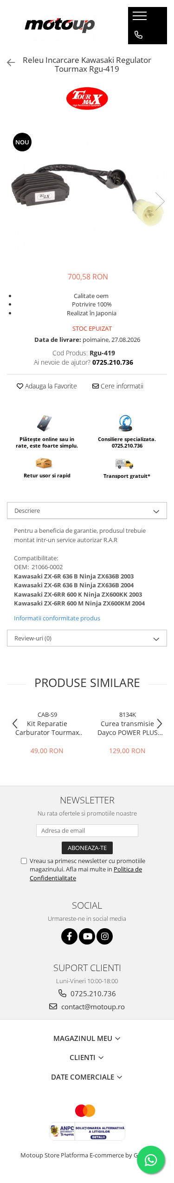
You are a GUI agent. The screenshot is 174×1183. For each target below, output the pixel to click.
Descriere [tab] (27, 510)
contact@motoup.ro (92, 1006)
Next (159, 201)
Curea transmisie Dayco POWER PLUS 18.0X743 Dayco (127, 728)
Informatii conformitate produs (57, 618)
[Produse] (141, 19)
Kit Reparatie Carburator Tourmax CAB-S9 (47, 728)
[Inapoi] (7, 62)
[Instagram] (105, 936)
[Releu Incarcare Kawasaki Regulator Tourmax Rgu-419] (87, 191)
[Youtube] (87, 936)
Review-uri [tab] (33, 638)
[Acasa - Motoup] (60, 25)
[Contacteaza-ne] (138, 35)
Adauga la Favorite (50, 385)
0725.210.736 (92, 993)
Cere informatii (121, 385)
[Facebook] (69, 936)
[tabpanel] (87, 191)
